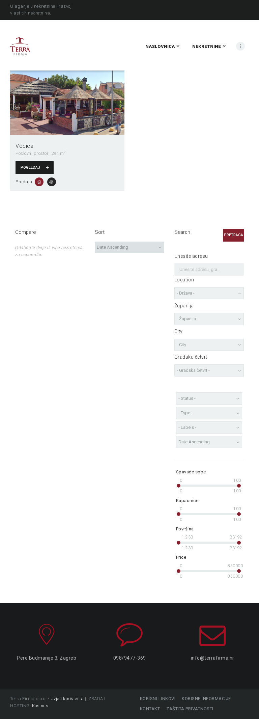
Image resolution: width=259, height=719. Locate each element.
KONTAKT (150, 708)
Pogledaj (30, 167)
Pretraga (233, 235)
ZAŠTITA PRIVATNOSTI (189, 708)
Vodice (24, 146)
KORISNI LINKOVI (157, 698)
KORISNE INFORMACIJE (206, 698)
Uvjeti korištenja (67, 698)
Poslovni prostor (32, 153)
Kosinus (40, 705)
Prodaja (24, 181)
